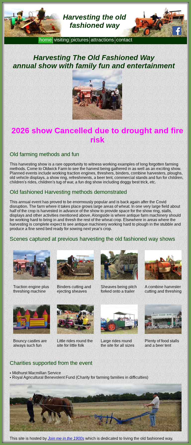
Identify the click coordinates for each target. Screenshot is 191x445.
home (45, 39)
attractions (102, 39)
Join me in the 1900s (66, 438)
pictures (80, 39)
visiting (61, 39)
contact (124, 39)
